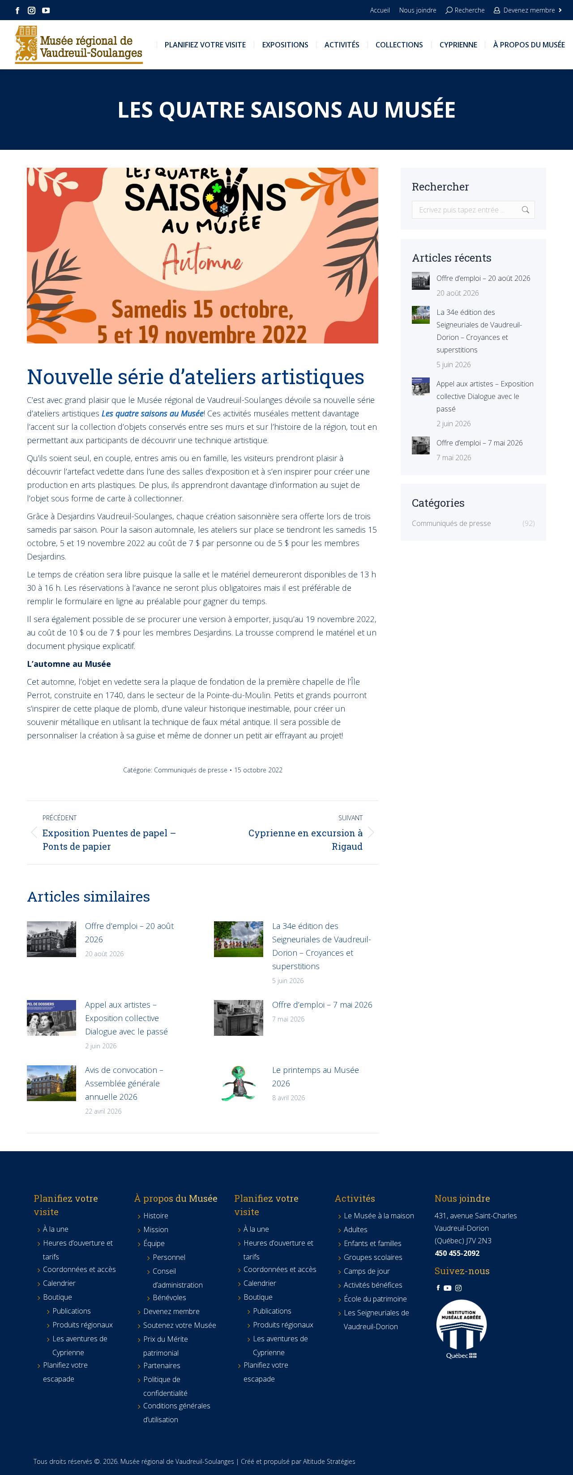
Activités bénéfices (373, 1285)
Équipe (154, 1243)
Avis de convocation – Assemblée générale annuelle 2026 (124, 1083)
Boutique (57, 1297)
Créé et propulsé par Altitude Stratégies (298, 1461)
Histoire (155, 1216)
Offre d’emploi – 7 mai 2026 (322, 1004)
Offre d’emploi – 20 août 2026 (129, 932)
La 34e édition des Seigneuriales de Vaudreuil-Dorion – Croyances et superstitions (321, 945)
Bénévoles (169, 1297)
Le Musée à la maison (379, 1216)
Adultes (356, 1229)
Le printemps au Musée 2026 (315, 1076)
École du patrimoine (375, 1299)
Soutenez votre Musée (179, 1325)
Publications (71, 1311)
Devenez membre (529, 10)
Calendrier (59, 1283)
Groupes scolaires (373, 1257)
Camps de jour (367, 1271)
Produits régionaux (82, 1325)
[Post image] (51, 939)
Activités (354, 1198)
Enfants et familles (373, 1243)
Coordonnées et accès (79, 1269)
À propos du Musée (176, 1198)
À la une (55, 1229)
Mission (155, 1229)
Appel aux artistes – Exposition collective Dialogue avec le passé (126, 1018)
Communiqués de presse (190, 770)
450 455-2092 (457, 1253)
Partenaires (161, 1365)
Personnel (169, 1257)
